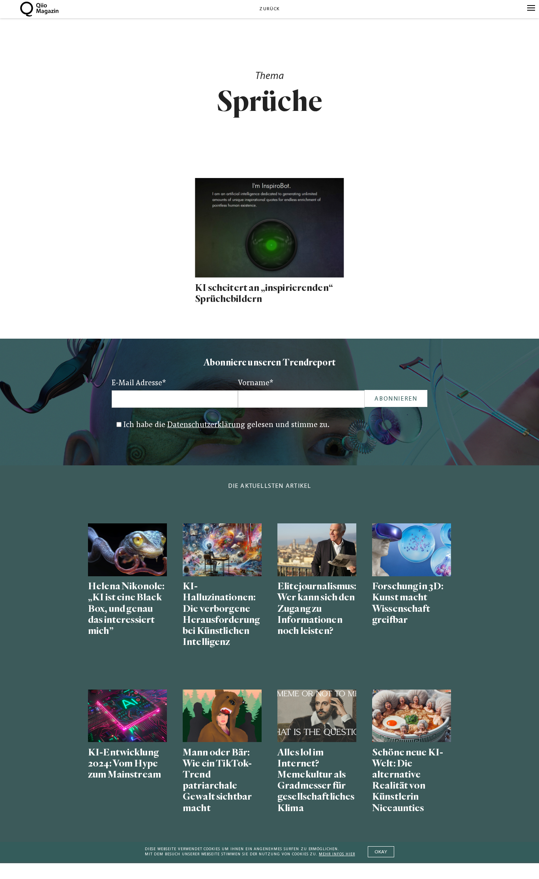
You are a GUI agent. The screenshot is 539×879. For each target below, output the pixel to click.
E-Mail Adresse (139, 383)
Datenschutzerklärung (206, 425)
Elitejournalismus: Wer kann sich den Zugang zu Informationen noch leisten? (316, 608)
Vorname (255, 383)
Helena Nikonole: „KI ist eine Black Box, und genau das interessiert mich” (126, 608)
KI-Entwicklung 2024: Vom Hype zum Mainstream (124, 764)
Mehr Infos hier (337, 854)
